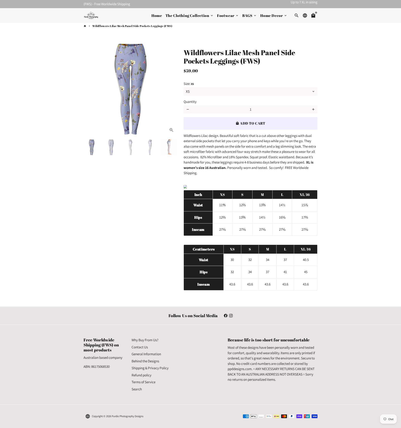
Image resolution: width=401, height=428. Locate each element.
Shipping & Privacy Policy (150, 368)
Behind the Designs (145, 361)
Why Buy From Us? (145, 340)
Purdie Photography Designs (127, 416)
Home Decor (273, 15)
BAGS (249, 15)
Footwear (228, 15)
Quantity (190, 101)
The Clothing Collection (189, 15)
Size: (189, 83)
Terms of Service (143, 382)
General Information (146, 354)
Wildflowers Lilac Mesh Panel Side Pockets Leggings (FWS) (132, 26)
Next (172, 89)
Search (137, 389)
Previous (89, 89)
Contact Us (140, 347)
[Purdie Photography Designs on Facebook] (225, 315)
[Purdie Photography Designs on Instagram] (231, 315)
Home (156, 15)
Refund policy (141, 375)
